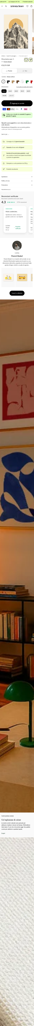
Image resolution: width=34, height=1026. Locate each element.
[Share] (31, 60)
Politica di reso (5, 181)
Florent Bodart (8, 61)
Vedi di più (4, 134)
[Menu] (2, 6)
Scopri (3, 833)
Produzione (4, 185)
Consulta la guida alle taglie (24, 87)
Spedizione (4, 176)
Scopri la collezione (17, 293)
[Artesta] (17, 6)
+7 (30, 109)
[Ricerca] (6, 6)
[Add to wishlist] (26, 60)
